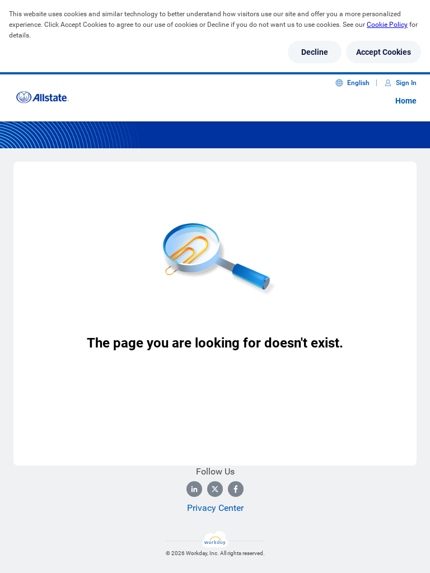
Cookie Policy (387, 25)
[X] (215, 489)
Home (406, 100)
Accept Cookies (383, 52)
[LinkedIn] (194, 489)
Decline (314, 52)
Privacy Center (215, 507)
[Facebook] (236, 489)
